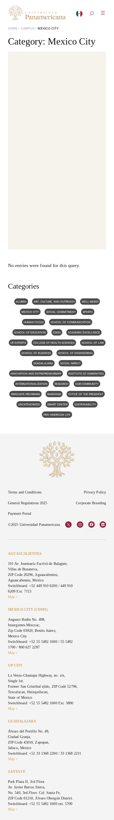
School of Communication (71, 322)
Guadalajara (43, 363)
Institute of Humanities (86, 373)
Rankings (54, 394)
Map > (13, 597)
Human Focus (33, 322)
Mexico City (30, 311)
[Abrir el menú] (103, 13)
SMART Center (57, 404)
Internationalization (31, 383)
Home (12, 28)
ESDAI (57, 332)
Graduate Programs (25, 394)
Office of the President (85, 394)
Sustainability (85, 404)
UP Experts (18, 342)
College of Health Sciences (53, 342)
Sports (88, 311)
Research (61, 383)
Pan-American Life (57, 414)
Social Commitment (61, 311)
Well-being (90, 301)
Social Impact (70, 363)
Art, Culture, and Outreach (54, 301)
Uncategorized (29, 404)
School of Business (36, 353)
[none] (79, 15)
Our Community (87, 383)
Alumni (21, 301)
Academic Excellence (84, 332)
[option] (79, 15)
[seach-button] (92, 14)
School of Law (93, 342)
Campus (28, 28)
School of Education (30, 332)
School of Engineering (75, 353)
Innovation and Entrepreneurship (36, 373)
